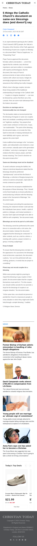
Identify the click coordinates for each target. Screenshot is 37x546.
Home (5, 8)
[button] (3, 3)
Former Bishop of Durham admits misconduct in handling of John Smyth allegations (18, 347)
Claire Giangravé (8, 29)
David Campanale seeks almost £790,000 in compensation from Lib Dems (17, 384)
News (11, 8)
